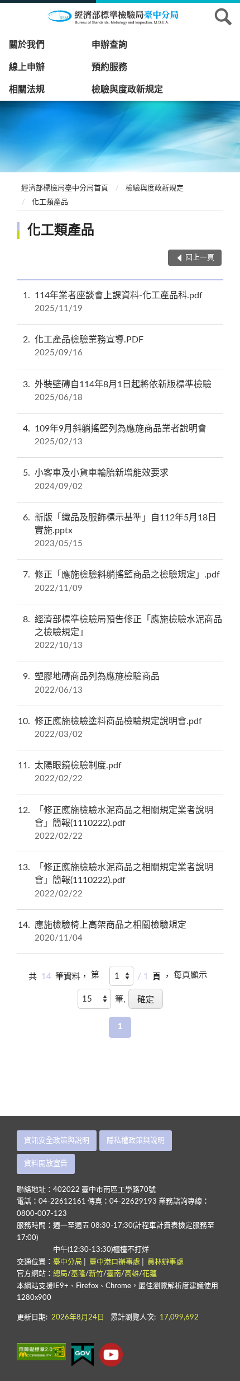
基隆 (78, 1273)
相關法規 (27, 89)
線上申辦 (27, 67)
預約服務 (109, 67)
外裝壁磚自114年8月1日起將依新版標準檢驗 (117, 391)
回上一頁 (199, 257)
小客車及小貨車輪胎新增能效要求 (96, 479)
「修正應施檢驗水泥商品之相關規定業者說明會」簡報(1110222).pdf (115, 823)
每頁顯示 (190, 975)
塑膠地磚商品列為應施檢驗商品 (91, 683)
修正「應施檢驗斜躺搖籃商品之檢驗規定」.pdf (121, 581)
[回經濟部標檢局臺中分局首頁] (120, 16)
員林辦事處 (165, 1262)
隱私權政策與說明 (136, 1140)
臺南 (114, 1273)
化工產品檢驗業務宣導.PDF (83, 346)
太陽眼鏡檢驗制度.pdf (70, 772)
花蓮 (149, 1273)
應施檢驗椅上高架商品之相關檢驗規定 (102, 931)
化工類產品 (50, 202)
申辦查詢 (109, 44)
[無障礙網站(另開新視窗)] (41, 1351)
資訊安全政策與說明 (56, 1140)
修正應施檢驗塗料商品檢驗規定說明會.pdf (110, 728)
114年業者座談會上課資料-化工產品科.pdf (113, 302)
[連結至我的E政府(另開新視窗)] (82, 1354)
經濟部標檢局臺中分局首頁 (64, 188)
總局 (60, 1273)
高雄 (131, 1273)
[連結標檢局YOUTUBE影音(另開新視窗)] (111, 1354)
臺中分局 (67, 1262)
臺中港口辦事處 (114, 1262)
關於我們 (27, 44)
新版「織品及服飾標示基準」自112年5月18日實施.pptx (120, 530)
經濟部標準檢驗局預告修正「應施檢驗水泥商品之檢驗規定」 (122, 632)
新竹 (96, 1273)
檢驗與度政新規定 (127, 89)
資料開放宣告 (46, 1163)
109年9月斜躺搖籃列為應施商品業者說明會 (115, 435)
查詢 (223, 17)
